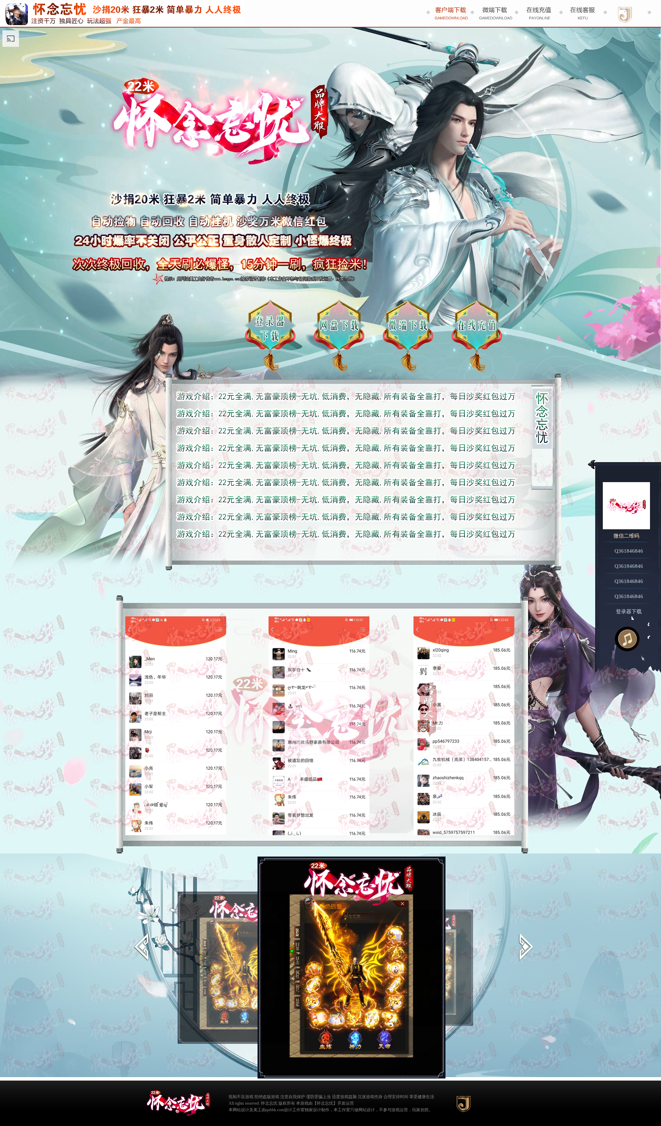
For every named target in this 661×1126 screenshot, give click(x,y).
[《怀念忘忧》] (177, 1104)
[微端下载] (494, 13)
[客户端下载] (450, 13)
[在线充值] (538, 13)
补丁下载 (408, 336)
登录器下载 (270, 336)
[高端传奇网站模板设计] (463, 1103)
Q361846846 (629, 551)
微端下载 (339, 336)
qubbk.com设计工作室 (285, 1109)
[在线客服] (582, 13)
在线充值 (477, 336)
